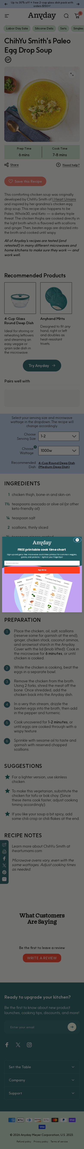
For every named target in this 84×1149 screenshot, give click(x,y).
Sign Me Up (42, 570)
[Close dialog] (77, 540)
